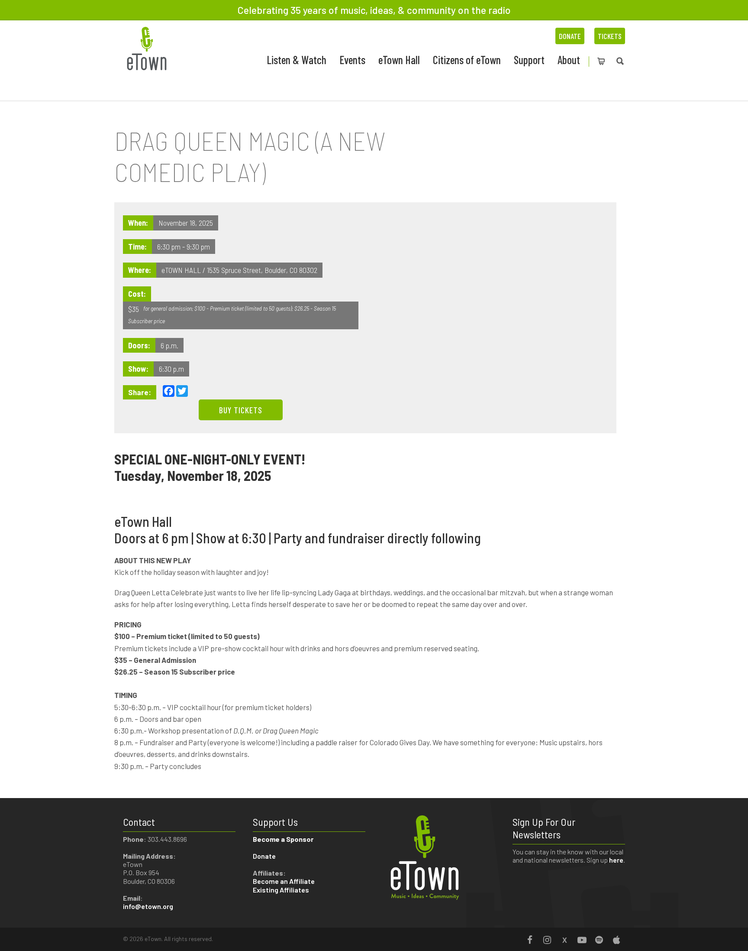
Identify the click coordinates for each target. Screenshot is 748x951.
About (569, 59)
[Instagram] (547, 939)
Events (352, 59)
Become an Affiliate (284, 881)
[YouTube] (581, 939)
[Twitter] (564, 939)
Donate (570, 36)
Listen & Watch (296, 59)
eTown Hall (399, 59)
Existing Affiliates (281, 890)
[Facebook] (529, 939)
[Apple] (616, 939)
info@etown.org (148, 906)
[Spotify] (599, 939)
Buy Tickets (240, 410)
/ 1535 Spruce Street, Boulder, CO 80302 (260, 270)
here (616, 860)
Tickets (610, 36)
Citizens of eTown (467, 59)
